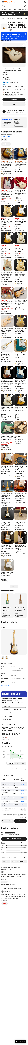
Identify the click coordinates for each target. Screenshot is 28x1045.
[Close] (25, 34)
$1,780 (22, 784)
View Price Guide (7, 821)
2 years (22, 763)
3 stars (3, 847)
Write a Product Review (14, 838)
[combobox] (12, 709)
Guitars (14, 9)
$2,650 (22, 790)
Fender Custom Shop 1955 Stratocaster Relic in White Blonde (11, 70)
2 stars (3, 850)
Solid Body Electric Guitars (18, 678)
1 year (16, 763)
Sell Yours (20, 821)
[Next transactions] (24, 809)
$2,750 (22, 787)
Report (4, 881)
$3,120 (22, 798)
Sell (17, 2)
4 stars (3, 845)
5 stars (3, 843)
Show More (4, 685)
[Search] (25, 6)
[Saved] (21, 2)
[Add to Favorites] (10, 30)
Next (13, 586)
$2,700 (22, 801)
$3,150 (22, 804)
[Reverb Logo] (8, 2)
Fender (13, 666)
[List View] (5, 139)
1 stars (3, 852)
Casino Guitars (11, 110)
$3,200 (22, 793)
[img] (19, 110)
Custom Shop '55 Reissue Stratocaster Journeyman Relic (7, 609)
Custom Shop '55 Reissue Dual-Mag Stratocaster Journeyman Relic (20, 609)
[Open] (24, 709)
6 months (10, 763)
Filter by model (6, 706)
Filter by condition (7, 716)
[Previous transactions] (21, 809)
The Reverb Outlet (6, 9)
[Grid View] (3, 139)
